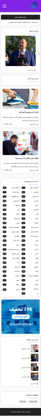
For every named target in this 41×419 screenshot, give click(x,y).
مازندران (30, 288)
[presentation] (36, 56)
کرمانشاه (11, 275)
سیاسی (30, 253)
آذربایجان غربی (11, 191)
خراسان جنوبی (30, 235)
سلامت (30, 248)
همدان (11, 293)
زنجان (30, 244)
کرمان (30, 275)
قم (11, 266)
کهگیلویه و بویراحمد (30, 279)
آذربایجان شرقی (30, 191)
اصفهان (11, 209)
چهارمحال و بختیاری (11, 231)
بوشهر (30, 222)
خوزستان (11, 239)
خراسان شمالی (30, 239)
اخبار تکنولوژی (11, 200)
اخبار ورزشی (11, 204)
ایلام (30, 217)
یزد (30, 297)
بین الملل (11, 222)
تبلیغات (30, 226)
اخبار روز (30, 204)
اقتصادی (30, 213)
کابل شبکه (23, 405)
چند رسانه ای (30, 231)
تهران (11, 226)
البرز (11, 213)
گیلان (30, 283)
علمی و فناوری (11, 257)
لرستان (11, 283)
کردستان (11, 270)
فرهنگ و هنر (11, 261)
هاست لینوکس (20, 415)
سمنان (11, 248)
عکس (30, 257)
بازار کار (11, 217)
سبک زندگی (11, 244)
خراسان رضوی (11, 235)
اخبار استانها (11, 195)
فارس (30, 261)
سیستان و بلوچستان (11, 253)
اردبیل (30, 209)
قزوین (30, 266)
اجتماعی (30, 195)
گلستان (11, 279)
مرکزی (11, 288)
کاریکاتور (30, 270)
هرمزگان (30, 292)
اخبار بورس (30, 200)
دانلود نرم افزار (33, 405)
